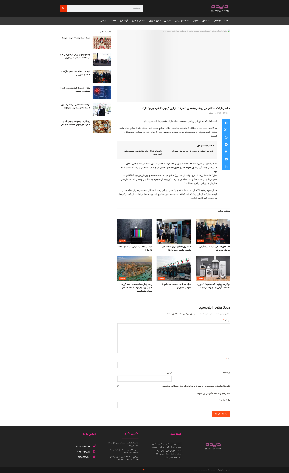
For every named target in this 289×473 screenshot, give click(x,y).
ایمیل (168, 372)
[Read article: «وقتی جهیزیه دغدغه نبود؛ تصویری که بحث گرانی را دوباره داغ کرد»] (213, 268)
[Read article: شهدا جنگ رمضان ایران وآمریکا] (102, 42)
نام (227, 358)
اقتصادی (206, 20)
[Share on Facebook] (226, 123)
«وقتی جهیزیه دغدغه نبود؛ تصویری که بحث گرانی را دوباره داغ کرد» (213, 286)
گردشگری (124, 20)
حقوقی (196, 20)
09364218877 (83, 446)
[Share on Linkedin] (226, 166)
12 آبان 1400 (222, 113)
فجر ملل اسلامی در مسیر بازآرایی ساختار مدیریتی (192, 151)
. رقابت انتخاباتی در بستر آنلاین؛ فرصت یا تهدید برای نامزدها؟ (75, 106)
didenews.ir (84, 457)
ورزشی (103, 20)
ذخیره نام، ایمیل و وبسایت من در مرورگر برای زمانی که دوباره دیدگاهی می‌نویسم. (196, 386)
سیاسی (167, 20)
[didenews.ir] (94, 456)
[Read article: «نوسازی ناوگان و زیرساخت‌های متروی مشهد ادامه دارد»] (174, 231)
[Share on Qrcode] (226, 152)
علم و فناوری (155, 20)
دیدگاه (226, 320)
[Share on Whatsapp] (226, 137)
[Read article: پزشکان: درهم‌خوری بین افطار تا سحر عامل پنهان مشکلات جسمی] (102, 126)
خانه (226, 20)
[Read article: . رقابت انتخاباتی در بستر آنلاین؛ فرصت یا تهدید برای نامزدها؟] (102, 109)
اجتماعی (217, 20)
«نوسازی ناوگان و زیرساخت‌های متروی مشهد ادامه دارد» (176, 248)
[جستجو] (63, 8)
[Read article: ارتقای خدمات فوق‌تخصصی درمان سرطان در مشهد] (102, 92)
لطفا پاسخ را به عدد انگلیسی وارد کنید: (213, 393)
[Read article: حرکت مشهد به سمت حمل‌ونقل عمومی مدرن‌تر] (174, 268)
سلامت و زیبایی (181, 20)
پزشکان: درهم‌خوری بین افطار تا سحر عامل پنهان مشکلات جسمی (75, 123)
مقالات (113, 20)
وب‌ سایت (226, 372)
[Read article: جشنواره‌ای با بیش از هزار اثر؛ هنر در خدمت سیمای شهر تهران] (102, 59)
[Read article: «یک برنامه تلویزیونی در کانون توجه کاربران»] (134, 231)
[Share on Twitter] (226, 130)
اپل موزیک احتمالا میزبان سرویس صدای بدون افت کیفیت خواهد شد (124, 458)
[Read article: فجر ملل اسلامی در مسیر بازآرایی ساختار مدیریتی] (213, 231)
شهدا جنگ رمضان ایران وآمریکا (76, 38)
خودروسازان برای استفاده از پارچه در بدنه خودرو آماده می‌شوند (123, 451)
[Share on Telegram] (226, 144)
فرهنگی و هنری (139, 20)
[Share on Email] (226, 159)
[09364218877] (94, 446)
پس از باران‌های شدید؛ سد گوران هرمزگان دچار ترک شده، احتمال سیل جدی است (136, 288)
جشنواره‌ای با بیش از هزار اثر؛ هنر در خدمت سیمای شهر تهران (75, 56)
